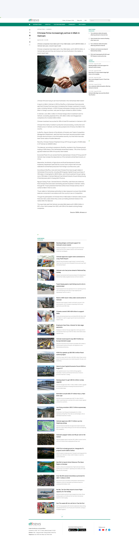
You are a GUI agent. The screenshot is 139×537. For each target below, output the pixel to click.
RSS (86, 20)
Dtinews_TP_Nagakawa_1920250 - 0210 (69, 1)
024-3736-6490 (48, 534)
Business (49, 29)
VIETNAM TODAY (37, 24)
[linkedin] (30, 35)
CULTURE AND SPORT (59, 24)
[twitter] (30, 32)
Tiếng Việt (79, 20)
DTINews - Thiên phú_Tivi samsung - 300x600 (99, 99)
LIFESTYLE (47, 24)
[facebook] (30, 30)
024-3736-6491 (38, 534)
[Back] (30, 45)
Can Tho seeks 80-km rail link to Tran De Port (70, 503)
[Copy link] (30, 38)
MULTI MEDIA (82, 24)
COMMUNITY (72, 24)
